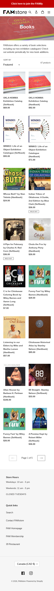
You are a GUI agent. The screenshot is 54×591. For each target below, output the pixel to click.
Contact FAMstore (15, 520)
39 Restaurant (13, 544)
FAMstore (22, 581)
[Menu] (49, 12)
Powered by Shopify (34, 581)
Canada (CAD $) (26, 564)
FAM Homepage (14, 528)
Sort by (7, 60)
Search (9, 512)
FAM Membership (15, 536)
